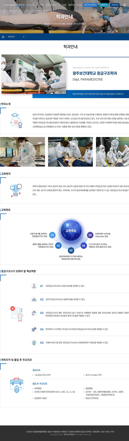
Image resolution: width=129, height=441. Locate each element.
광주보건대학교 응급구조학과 (9, 5)
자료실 (79, 5)
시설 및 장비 (51, 5)
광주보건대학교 (90, 5)
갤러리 (71, 5)
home (4, 37)
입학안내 (103, 5)
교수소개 (30, 5)
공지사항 (62, 5)
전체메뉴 (124, 5)
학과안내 (20, 5)
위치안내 (114, 5)
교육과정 (40, 5)
